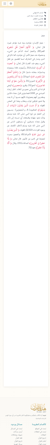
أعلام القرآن (42, 441)
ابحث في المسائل (16, 428)
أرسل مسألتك (17, 431)
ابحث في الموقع (40, 428)
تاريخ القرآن (42, 438)
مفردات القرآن (39, 16)
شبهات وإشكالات (16, 435)
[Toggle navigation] (5, 3)
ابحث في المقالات (40, 431)
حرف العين (30, 16)
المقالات (43, 435)
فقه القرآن (18, 438)
